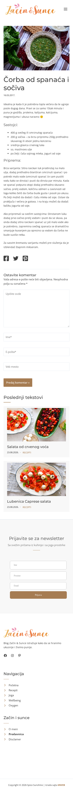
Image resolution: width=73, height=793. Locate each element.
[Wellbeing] (12, 700)
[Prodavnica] (14, 734)
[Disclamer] (12, 739)
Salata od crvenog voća (28, 447)
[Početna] (11, 685)
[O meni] (11, 729)
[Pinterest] (25, 259)
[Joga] (9, 695)
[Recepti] (11, 690)
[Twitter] (15, 259)
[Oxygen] (11, 705)
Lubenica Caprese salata (29, 501)
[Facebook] (6, 259)
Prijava (38, 595)
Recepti (27, 452)
